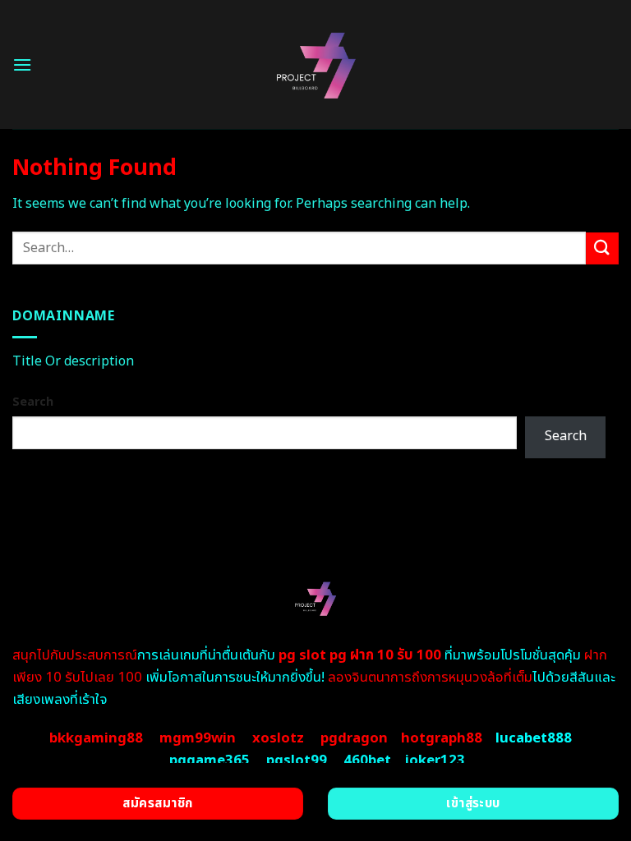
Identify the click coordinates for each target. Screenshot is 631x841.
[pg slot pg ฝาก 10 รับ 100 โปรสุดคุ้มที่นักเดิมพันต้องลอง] (315, 64)
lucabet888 (533, 738)
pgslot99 (296, 760)
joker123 (434, 760)
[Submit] (602, 248)
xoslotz (278, 738)
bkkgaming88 (96, 738)
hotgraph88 (441, 738)
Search (32, 402)
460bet (367, 760)
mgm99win (197, 738)
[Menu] (22, 64)
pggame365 (209, 760)
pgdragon (354, 738)
